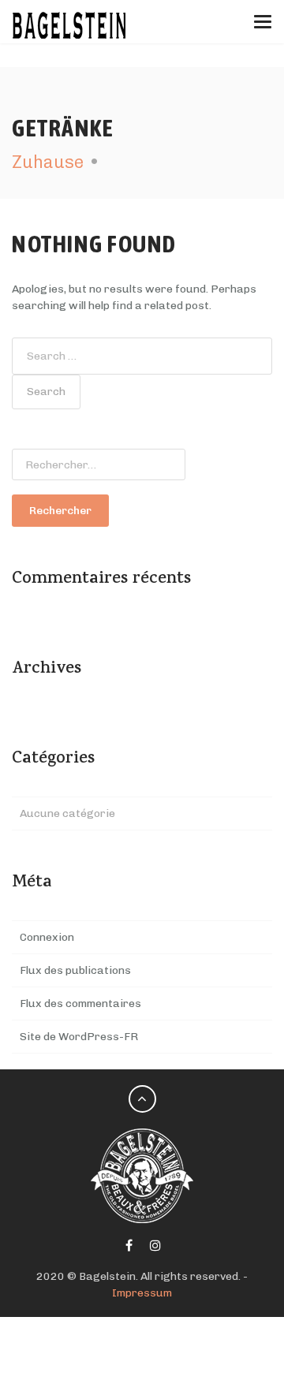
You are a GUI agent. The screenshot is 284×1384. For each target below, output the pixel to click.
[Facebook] (129, 1246)
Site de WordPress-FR (79, 1036)
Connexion (47, 937)
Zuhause (48, 162)
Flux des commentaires (80, 1003)
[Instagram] (155, 1246)
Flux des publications (75, 970)
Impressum (142, 1293)
